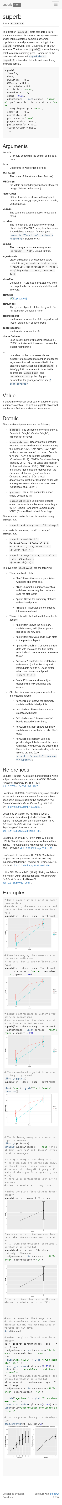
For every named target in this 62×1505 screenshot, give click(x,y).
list (29, 99)
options (9, 1147)
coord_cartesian (17, 1366)
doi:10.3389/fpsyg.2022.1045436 (32, 865)
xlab (7, 1088)
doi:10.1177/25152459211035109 (21, 831)
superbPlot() (37, 56)
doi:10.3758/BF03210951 (16, 882)
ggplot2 (20, 1078)
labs (7, 1369)
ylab (28, 1088)
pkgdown (54, 1493)
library (9, 1078)
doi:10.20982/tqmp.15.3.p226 (24, 806)
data (7, 1331)
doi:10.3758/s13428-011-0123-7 (20, 786)
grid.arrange (12, 1423)
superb (7, 4)
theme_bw (10, 1091)
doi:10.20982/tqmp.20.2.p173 (36, 848)
